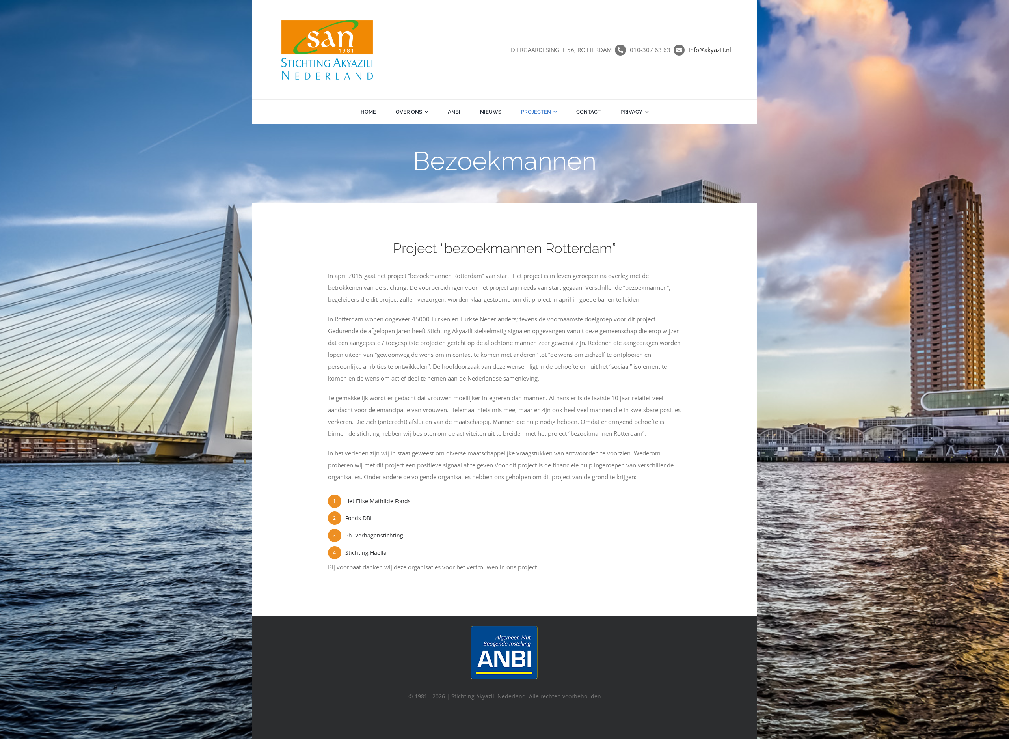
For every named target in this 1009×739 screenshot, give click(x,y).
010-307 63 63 (650, 50)
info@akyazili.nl (710, 50)
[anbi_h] (505, 627)
